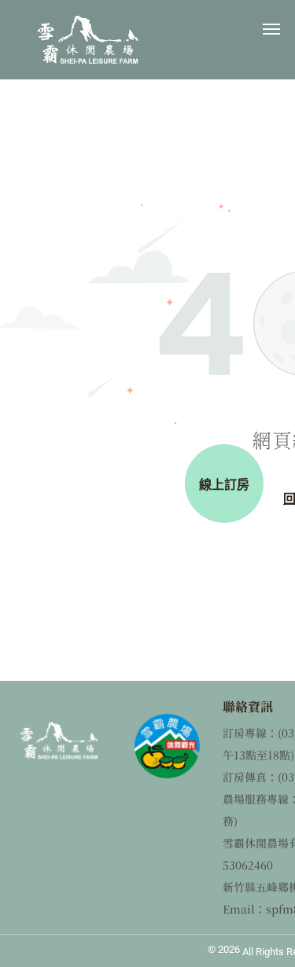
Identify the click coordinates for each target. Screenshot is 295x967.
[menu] (271, 29)
